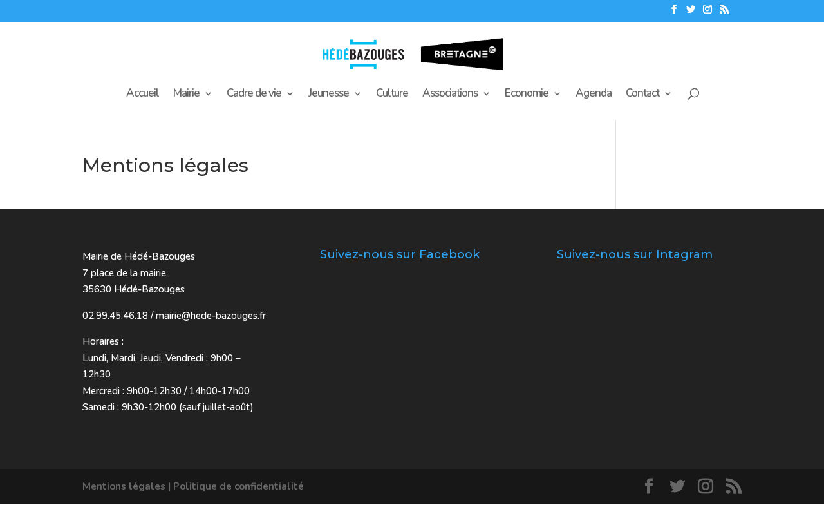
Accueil (142, 94)
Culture (392, 94)
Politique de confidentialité (238, 486)
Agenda (594, 94)
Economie (526, 94)
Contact (642, 94)
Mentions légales (123, 486)
